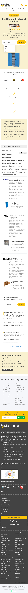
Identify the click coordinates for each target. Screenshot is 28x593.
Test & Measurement (19, 557)
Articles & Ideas (4, 498)
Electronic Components (6, 554)
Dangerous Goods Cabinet (14, 168)
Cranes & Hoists (4, 548)
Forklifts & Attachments (6, 559)
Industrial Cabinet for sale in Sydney (11, 339)
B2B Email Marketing (5, 505)
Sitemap (2, 513)
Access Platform (17, 165)
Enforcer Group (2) (6, 162)
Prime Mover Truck (19, 387)
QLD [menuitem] (6, 51)
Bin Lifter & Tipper (7, 386)
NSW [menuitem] (6, 46)
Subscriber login (14, 524)
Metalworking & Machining (20, 538)
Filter (24, 153)
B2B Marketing (4, 502)
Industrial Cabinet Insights (9, 174)
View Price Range (21, 46)
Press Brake (18, 385)
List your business (14, 517)
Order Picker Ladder (20, 172)
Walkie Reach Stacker (20, 404)
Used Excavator (18, 400)
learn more (7, 370)
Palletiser (17, 383)
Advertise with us (4, 509)
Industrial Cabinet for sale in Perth (11, 342)
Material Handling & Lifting (20, 536)
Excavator (5, 399)
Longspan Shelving (12, 171)
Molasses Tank (10, 172)
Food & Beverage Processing (7, 557)
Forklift (4, 401)
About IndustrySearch (5, 500)
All (13, 162)
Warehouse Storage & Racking (7, 155)
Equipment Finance (7, 397)
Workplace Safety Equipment (21, 582)
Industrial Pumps (4, 569)
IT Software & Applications (6, 575)
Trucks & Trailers (18, 561)
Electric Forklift (6, 395)
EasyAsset (6, 459)
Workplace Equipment (19, 580)
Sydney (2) (14, 163)
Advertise (25, 1)
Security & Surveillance (19, 554)
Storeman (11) (14, 160)
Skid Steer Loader (19, 395)
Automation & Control (5, 532)
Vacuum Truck (18, 402)
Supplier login (14, 521)
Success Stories (4, 511)
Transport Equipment (19, 559)
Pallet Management (19, 548)
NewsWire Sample (4, 507)
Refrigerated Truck (19, 389)
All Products (5, 153)
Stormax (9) (21, 160)
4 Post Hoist (6, 384)
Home (2, 496)
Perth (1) (20, 163)
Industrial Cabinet (6, 157)
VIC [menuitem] (6, 49)
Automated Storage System (8, 166)
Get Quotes (21, 42)
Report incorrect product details (15, 346)
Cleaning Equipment (5, 538)
